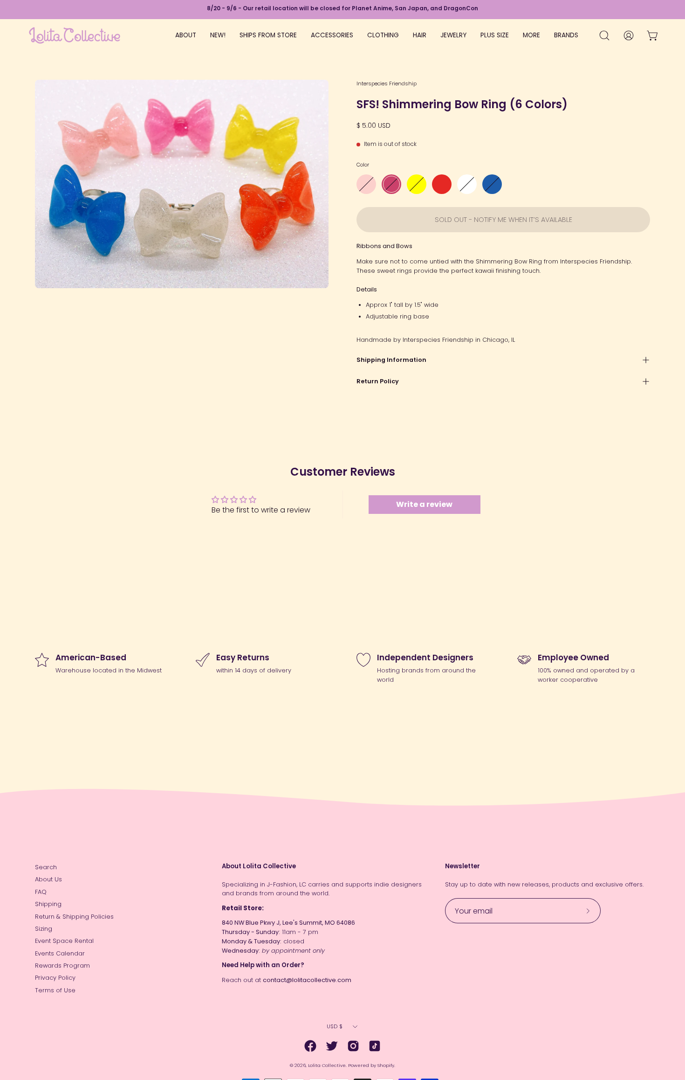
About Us (48, 879)
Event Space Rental (64, 941)
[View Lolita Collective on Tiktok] (375, 1046)
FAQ (41, 892)
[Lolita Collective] (74, 35)
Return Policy (377, 381)
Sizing (43, 929)
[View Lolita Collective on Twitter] (332, 1046)
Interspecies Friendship (386, 83)
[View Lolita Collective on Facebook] (310, 1046)
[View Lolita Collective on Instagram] (353, 1046)
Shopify (385, 1065)
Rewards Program (62, 965)
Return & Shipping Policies (74, 917)
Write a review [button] (424, 504)
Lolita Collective (327, 1065)
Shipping (48, 904)
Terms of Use (55, 990)
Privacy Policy (55, 978)
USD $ (334, 1026)
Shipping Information (391, 360)
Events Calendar (60, 953)
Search (46, 867)
